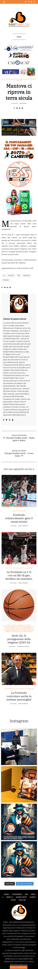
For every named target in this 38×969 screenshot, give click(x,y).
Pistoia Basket (9, 629)
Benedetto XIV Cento (24, 625)
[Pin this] (23, 108)
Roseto (17, 629)
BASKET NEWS (21, 897)
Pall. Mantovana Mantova (11, 79)
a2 (4, 275)
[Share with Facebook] (15, 108)
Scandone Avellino (27, 630)
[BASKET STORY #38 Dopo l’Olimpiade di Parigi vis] (19, 784)
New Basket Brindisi (26, 627)
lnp (18, 275)
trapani (5, 280)
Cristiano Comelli (23, 646)
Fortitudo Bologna (12, 568)
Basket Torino (11, 625)
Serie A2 (19, 80)
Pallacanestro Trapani (28, 79)
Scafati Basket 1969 (27, 629)
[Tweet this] (17, 108)
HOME (6, 894)
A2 (5, 688)
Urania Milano (17, 631)
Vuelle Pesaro (27, 631)
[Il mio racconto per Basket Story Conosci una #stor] (19, 822)
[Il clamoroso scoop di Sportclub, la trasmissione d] (19, 747)
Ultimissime (22, 511)
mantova (26, 275)
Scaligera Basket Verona (12, 630)
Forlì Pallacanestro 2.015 (26, 626)
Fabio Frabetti (23, 525)
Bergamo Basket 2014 (10, 626)
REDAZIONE (23, 103)
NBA (26, 894)
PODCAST (22, 900)
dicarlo (11, 275)
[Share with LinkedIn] (20, 108)
